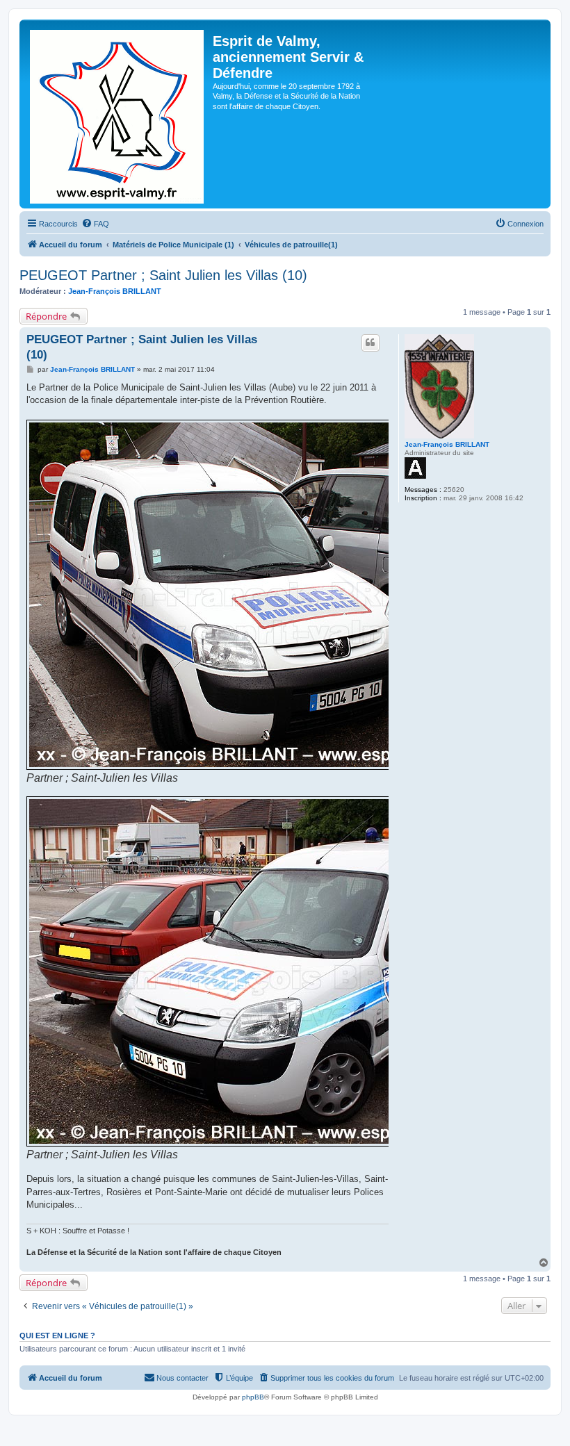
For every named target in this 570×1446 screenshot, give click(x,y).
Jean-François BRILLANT (114, 291)
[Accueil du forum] (118, 114)
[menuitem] (95, 223)
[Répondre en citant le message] (370, 342)
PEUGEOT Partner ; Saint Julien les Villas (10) (163, 275)
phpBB (253, 1397)
